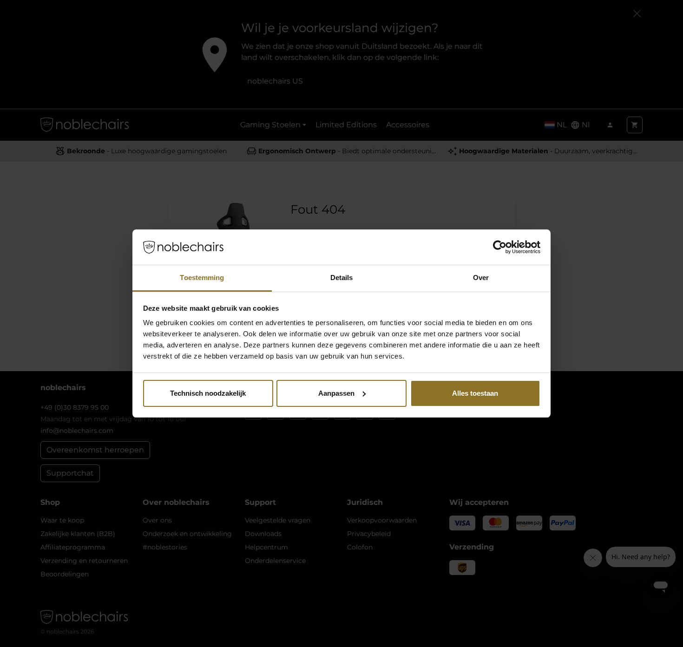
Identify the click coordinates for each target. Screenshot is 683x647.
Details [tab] (341, 277)
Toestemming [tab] (202, 277)
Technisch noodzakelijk (208, 393)
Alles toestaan (475, 393)
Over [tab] (481, 277)
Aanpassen (336, 393)
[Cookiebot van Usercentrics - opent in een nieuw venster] (499, 247)
